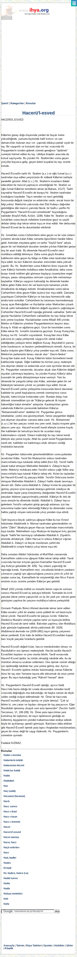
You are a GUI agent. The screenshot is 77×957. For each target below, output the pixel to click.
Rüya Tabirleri (34, 945)
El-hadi (7, 868)
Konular (31, 103)
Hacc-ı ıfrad (10, 811)
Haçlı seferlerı (11, 847)
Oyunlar (47, 945)
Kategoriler (17, 103)
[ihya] (29, 19)
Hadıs (7, 883)
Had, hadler (10, 857)
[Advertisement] (38, 60)
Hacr (6, 852)
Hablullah (9, 780)
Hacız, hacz (10, 842)
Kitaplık (9, 948)
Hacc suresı (10, 806)
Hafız (6, 904)
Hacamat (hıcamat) (14, 796)
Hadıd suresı (11, 878)
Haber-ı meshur (12, 755)
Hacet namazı (11, 837)
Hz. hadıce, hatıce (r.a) (16, 873)
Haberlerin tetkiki (13, 760)
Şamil (4, 103)
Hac (6, 786)
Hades (7, 862)
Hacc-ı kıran (10, 816)
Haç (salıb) (10, 791)
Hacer (7, 827)
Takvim (20, 945)
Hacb (6, 801)
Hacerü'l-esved (12, 832)
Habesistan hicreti (14, 765)
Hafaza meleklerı (13, 893)
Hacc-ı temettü (12, 821)
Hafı (6, 898)
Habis (7, 775)
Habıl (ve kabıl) (12, 770)
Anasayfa (9, 945)
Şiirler (69, 945)
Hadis (7, 888)
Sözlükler (59, 945)
